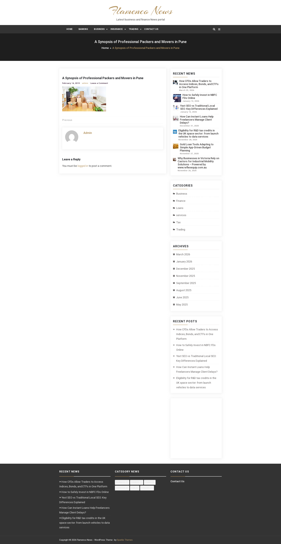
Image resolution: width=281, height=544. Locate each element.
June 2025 (182, 297)
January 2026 (184, 261)
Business (99, 29)
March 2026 (183, 254)
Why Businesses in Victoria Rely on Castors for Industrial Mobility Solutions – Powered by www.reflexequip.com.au (198, 163)
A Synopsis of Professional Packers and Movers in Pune (102, 78)
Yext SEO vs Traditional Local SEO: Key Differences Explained (198, 107)
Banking (83, 29)
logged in (83, 165)
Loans (179, 208)
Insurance (116, 29)
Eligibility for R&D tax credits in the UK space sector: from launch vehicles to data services (198, 133)
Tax (178, 222)
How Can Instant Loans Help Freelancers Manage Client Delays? (197, 119)
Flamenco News (140, 10)
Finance (180, 200)
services (181, 215)
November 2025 (185, 275)
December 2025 (185, 268)
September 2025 (186, 283)
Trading (133, 29)
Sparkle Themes (125, 540)
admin (85, 83)
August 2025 (183, 290)
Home (69, 29)
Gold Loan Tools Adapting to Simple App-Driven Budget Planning (197, 147)
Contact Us (151, 29)
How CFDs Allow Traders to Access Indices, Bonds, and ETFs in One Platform (199, 84)
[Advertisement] (198, 430)
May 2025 (182, 304)
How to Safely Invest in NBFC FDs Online (196, 347)
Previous (67, 120)
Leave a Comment (99, 83)
